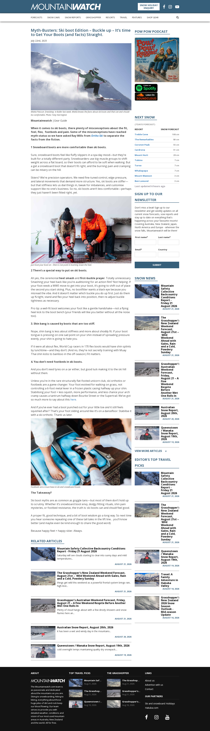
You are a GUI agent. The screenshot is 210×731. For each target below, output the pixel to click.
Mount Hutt (141, 155)
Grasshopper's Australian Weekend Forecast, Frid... (131, 691)
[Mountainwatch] (66, 6)
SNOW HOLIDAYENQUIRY (149, 7)
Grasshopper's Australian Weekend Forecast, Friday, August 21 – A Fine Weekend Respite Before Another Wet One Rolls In (91, 603)
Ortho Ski (97, 135)
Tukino (139, 160)
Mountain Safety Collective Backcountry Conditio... (93, 680)
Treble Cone (141, 134)
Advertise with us (154, 684)
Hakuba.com (151, 707)
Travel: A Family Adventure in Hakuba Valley (169, 580)
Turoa (138, 165)
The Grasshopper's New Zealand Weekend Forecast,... (93, 691)
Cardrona (140, 149)
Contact (149, 689)
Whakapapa (141, 170)
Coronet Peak (142, 144)
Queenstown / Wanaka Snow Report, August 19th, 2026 (93, 645)
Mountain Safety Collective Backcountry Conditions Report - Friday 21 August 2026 (91, 550)
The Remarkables (144, 139)
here (73, 399)
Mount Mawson (143, 175)
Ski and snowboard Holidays (160, 703)
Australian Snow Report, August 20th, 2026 (85, 627)
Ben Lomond (141, 181)
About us (150, 680)
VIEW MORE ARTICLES (151, 451)
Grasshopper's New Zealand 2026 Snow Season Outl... (131, 701)
